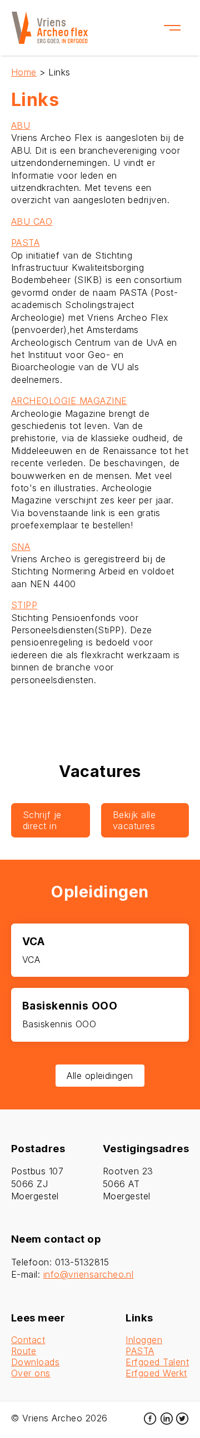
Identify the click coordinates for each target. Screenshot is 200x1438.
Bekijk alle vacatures (134, 820)
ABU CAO (31, 221)
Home (24, 72)
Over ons (31, 1373)
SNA (20, 546)
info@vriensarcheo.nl (88, 1274)
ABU (20, 125)
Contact (28, 1339)
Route (23, 1350)
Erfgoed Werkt (156, 1373)
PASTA (25, 242)
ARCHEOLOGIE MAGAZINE (69, 400)
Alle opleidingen (100, 1075)
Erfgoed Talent (157, 1362)
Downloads (35, 1362)
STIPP (24, 604)
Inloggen (144, 1339)
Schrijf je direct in (42, 820)
